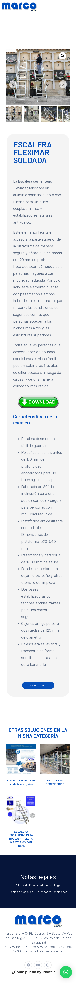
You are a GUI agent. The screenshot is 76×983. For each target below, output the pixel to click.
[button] (62, 55)
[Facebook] (28, 965)
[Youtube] (38, 965)
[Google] (48, 965)
